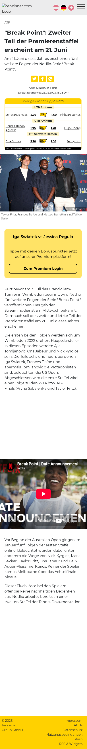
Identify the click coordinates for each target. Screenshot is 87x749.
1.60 (54, 114)
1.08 (53, 141)
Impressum (74, 721)
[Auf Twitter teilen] (34, 79)
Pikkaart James (70, 114)
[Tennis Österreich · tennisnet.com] (56, 7)
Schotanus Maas (16, 114)
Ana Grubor (13, 141)
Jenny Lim (74, 141)
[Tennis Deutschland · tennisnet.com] (63, 7)
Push (79, 739)
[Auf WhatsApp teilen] (50, 79)
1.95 (33, 128)
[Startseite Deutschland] (18, 9)
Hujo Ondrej (72, 128)
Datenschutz (73, 730)
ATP (7, 22)
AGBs (78, 725)
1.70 (53, 128)
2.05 (33, 114)
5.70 (33, 141)
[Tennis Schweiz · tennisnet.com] (71, 7)
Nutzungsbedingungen (64, 735)
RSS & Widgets (71, 744)
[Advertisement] (43, 422)
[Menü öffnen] (81, 8)
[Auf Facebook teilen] (42, 79)
